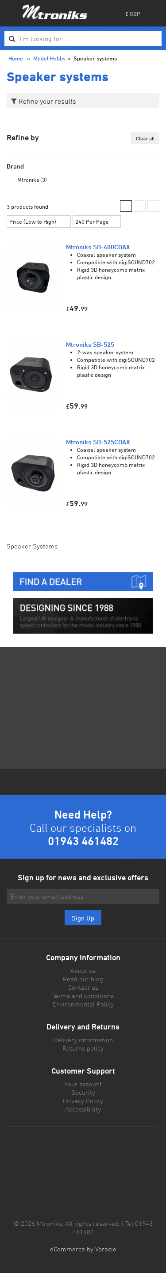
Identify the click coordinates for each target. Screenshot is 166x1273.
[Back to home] (55, 11)
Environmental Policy (83, 1004)
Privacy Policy (83, 1100)
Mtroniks (32, 179)
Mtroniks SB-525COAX (98, 442)
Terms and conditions (83, 995)
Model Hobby (49, 58)
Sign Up (83, 918)
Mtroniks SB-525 (90, 344)
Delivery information (83, 1040)
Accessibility (83, 1109)
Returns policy (83, 1048)
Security (83, 1092)
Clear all (145, 138)
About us (83, 970)
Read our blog (83, 979)
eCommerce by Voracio (83, 1249)
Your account (83, 1084)
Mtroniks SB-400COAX (98, 247)
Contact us (83, 987)
